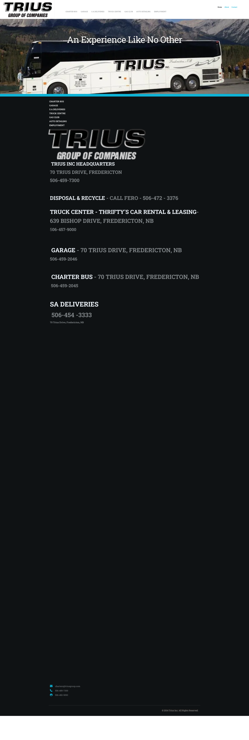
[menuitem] (220, 7)
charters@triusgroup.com (67, 686)
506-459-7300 (62, 690)
